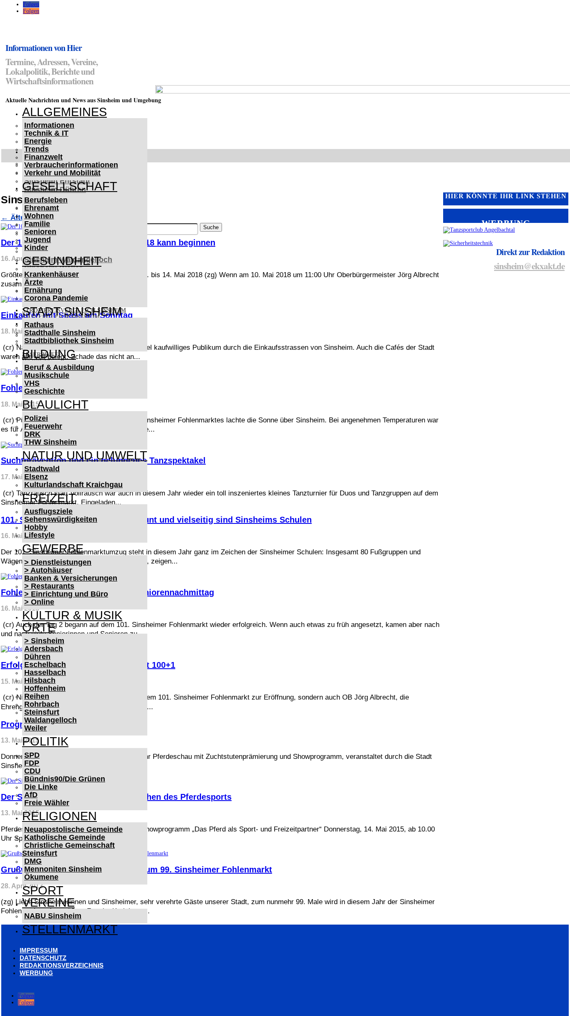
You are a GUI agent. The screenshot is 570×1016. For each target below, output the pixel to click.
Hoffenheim (45, 688)
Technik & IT (46, 133)
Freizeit (49, 498)
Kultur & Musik (72, 615)
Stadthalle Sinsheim (60, 333)
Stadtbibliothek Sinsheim (69, 340)
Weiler (35, 728)
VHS (32, 383)
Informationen (49, 125)
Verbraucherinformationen (71, 165)
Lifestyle (39, 535)
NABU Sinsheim (52, 916)
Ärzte (33, 282)
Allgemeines (64, 112)
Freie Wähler (46, 803)
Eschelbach (45, 664)
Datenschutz (43, 957)
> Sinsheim (44, 641)
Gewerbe (52, 548)
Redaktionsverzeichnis (61, 965)
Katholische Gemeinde (64, 837)
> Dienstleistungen (57, 562)
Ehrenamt (41, 208)
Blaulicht (55, 404)
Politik (45, 741)
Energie (38, 141)
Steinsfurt (41, 712)
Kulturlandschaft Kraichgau (73, 484)
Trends (36, 149)
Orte (38, 627)
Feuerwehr (43, 426)
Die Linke (41, 787)
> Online (39, 602)
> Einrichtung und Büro (66, 594)
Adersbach (43, 648)
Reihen (36, 696)
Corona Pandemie (56, 298)
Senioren (40, 231)
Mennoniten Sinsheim (63, 869)
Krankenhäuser (51, 274)
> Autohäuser (48, 570)
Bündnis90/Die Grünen (64, 779)
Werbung (36, 972)
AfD (31, 795)
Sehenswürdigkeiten (60, 519)
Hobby (36, 527)
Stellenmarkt (70, 929)
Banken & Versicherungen (70, 578)
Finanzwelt (43, 157)
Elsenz (36, 477)
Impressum (39, 950)
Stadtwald (42, 469)
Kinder (36, 247)
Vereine (48, 902)
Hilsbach (39, 680)
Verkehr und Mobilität (62, 173)
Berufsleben (46, 200)
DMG (33, 861)
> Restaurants (49, 586)
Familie (37, 224)
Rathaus (39, 325)
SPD (32, 755)
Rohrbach (41, 704)
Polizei (36, 418)
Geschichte (44, 391)
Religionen (59, 816)
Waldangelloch (50, 720)
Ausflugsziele (48, 511)
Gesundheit (61, 261)
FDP (31, 763)
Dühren (37, 656)
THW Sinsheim (50, 442)
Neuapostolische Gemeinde (73, 829)
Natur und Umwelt (84, 455)
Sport (42, 890)
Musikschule (46, 375)
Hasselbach (45, 672)
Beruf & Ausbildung (59, 367)
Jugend (37, 239)
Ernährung (43, 290)
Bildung (49, 354)
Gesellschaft (69, 186)
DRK (32, 434)
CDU (32, 771)
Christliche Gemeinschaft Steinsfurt (68, 849)
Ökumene (41, 877)
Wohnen (39, 216)
